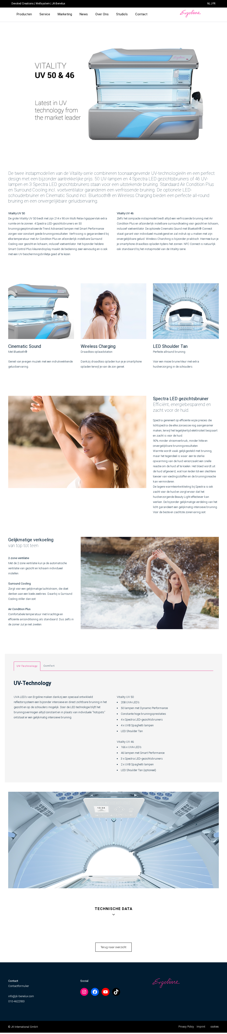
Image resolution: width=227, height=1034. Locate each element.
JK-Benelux (58, 3)
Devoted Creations (23, 3)
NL (208, 3)
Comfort (49, 665)
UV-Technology (27, 666)
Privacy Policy (186, 1026)
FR (213, 3)
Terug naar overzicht (113, 947)
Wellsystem (43, 3)
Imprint (201, 1026)
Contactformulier (18, 986)
